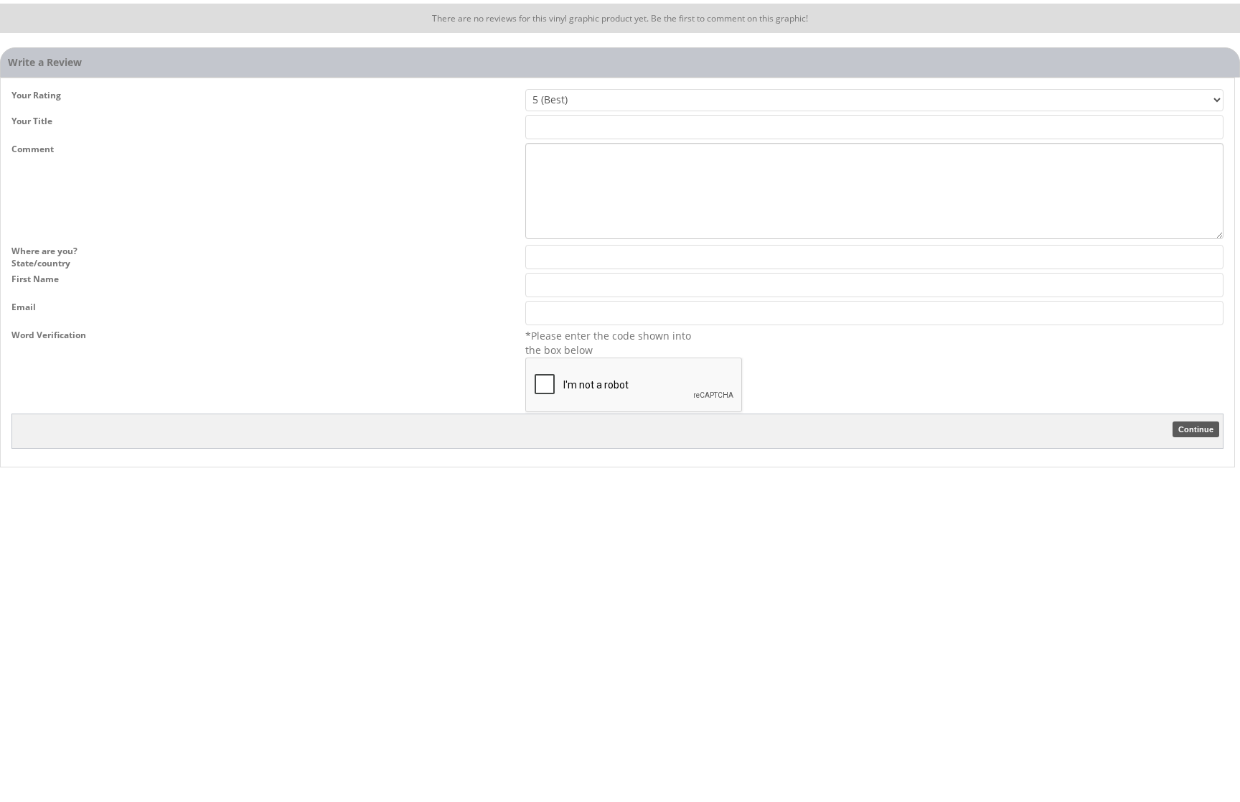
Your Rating (36, 95)
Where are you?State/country (44, 257)
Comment (32, 149)
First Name (35, 279)
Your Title (31, 121)
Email (23, 307)
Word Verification (48, 335)
